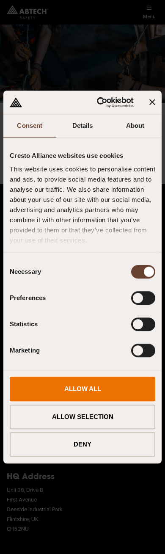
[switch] (143, 298)
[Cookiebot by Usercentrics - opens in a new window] (100, 102)
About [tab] (135, 125)
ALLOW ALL (82, 388)
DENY (82, 444)
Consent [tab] (29, 125)
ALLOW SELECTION (82, 416)
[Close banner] (152, 102)
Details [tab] (82, 125)
